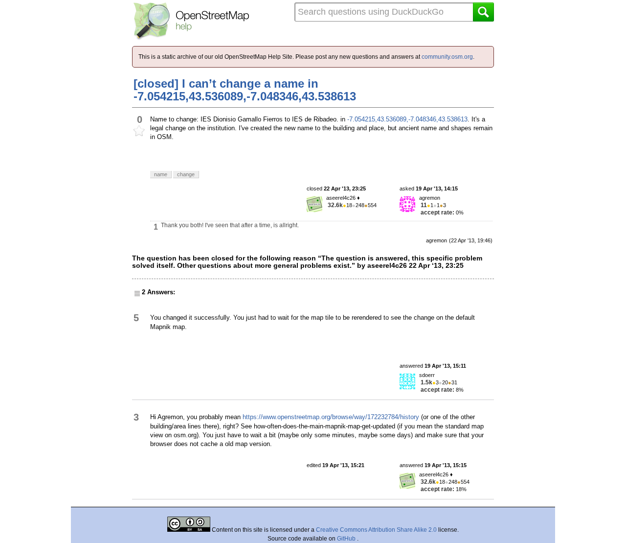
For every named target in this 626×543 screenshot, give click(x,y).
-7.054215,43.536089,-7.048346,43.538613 (407, 119)
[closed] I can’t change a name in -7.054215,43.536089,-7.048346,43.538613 (245, 90)
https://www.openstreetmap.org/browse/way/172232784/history (331, 417)
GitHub (347, 538)
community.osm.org (447, 56)
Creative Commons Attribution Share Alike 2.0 (376, 529)
